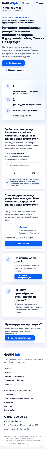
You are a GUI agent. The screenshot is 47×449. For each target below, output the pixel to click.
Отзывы (7, 368)
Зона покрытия (20, 17)
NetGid (10, 3)
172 (33, 173)
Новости (8, 384)
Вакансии (8, 406)
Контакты (8, 402)
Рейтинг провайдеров (14, 380)
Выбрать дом (15, 63)
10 (14, 173)
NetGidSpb (6, 17)
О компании (9, 394)
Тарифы (7, 372)
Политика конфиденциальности (18, 398)
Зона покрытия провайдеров (17, 390)
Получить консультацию (24, 276)
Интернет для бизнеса (14, 376)
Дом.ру (23, 227)
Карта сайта (9, 410)
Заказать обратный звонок (12, 11)
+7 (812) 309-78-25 (15, 416)
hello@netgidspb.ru (13, 421)
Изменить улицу (16, 70)
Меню (41, 3)
